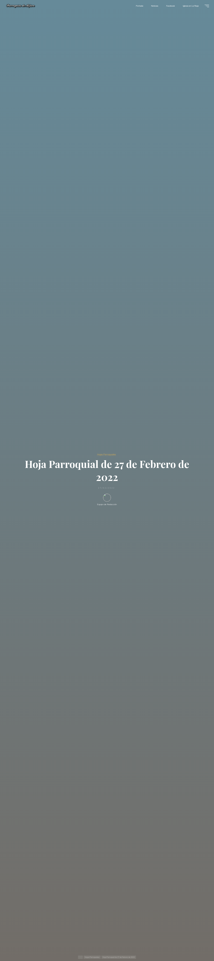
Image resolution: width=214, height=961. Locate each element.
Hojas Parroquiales (106, 454)
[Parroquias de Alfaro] (20, 6)
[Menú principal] (207, 6)
